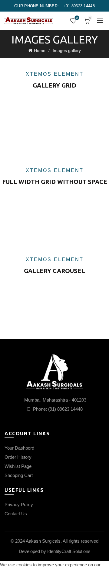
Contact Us (16, 513)
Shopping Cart (19, 475)
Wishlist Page (18, 466)
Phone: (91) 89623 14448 (57, 409)
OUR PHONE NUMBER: (54, 6)
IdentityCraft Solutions (69, 551)
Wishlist (77, 17)
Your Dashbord (19, 448)
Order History (18, 457)
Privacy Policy (19, 504)
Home (39, 50)
